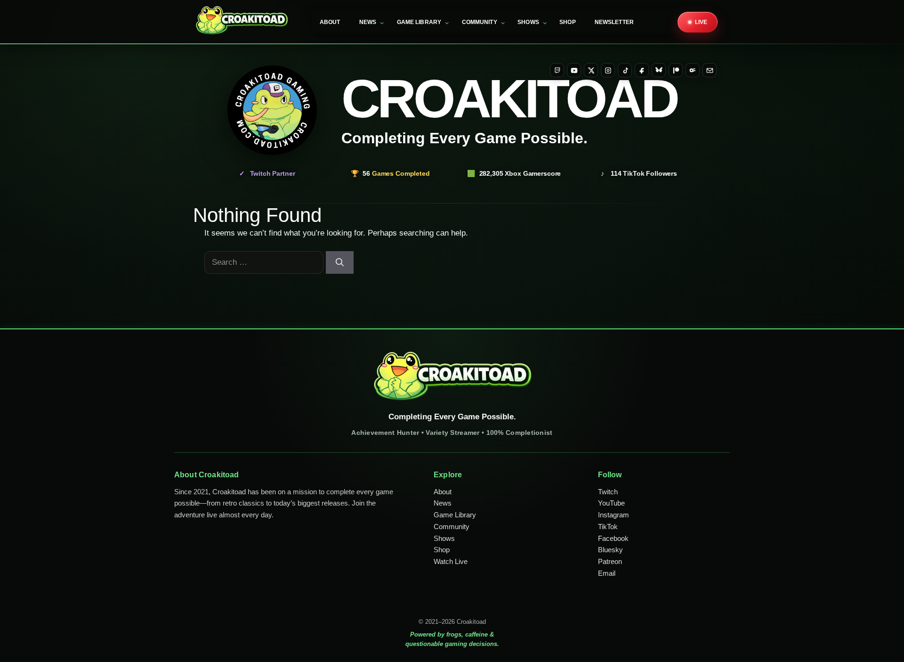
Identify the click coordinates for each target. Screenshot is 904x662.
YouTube (611, 503)
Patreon (610, 561)
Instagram (613, 515)
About (330, 22)
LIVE (701, 22)
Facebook (613, 538)
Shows (528, 22)
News (368, 22)
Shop (567, 22)
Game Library (419, 22)
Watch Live (451, 561)
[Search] (340, 262)
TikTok (608, 527)
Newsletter (614, 22)
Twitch (608, 492)
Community (479, 22)
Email (606, 573)
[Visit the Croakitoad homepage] (272, 110)
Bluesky (610, 550)
